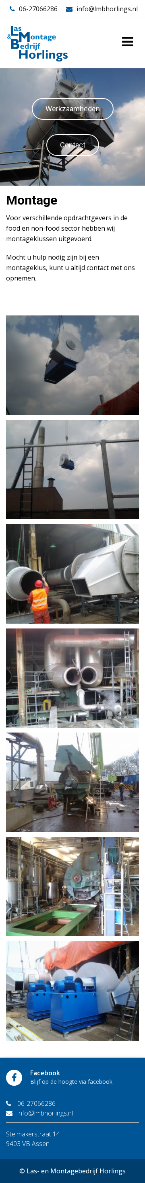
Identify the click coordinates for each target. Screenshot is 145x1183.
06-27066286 (38, 8)
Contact (72, 145)
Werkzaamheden (73, 108)
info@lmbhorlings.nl (107, 8)
